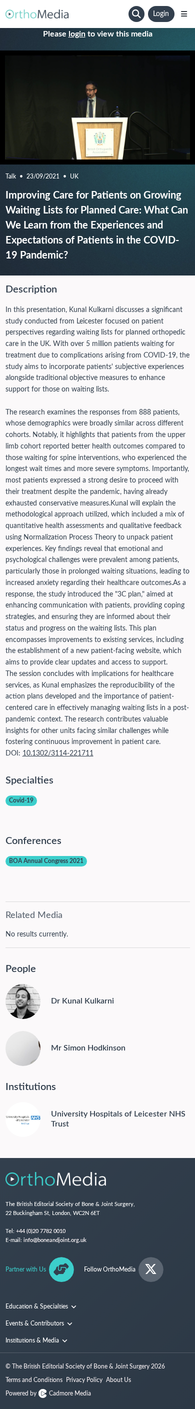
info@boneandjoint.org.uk (55, 1240)
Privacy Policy (84, 1380)
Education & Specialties (38, 1307)
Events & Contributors (36, 1323)
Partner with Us (26, 1269)
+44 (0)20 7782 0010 (41, 1231)
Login (161, 14)
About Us (118, 1380)
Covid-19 (21, 801)
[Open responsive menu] (184, 14)
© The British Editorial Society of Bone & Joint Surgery (85, 1367)
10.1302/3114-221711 (58, 753)
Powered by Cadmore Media (48, 1393)
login (77, 34)
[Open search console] (136, 14)
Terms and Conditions (34, 1380)
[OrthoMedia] (66, 14)
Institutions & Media (33, 1341)
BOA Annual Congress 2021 (46, 861)
